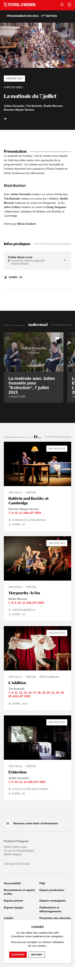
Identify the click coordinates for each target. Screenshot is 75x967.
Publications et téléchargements (50, 909)
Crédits (8, 918)
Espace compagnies (52, 900)
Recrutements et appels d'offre (19, 891)
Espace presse (13, 900)
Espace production (51, 890)
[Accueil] (19, 4)
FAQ (42, 883)
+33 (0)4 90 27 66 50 (17, 863)
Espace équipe (13, 907)
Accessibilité (12, 883)
